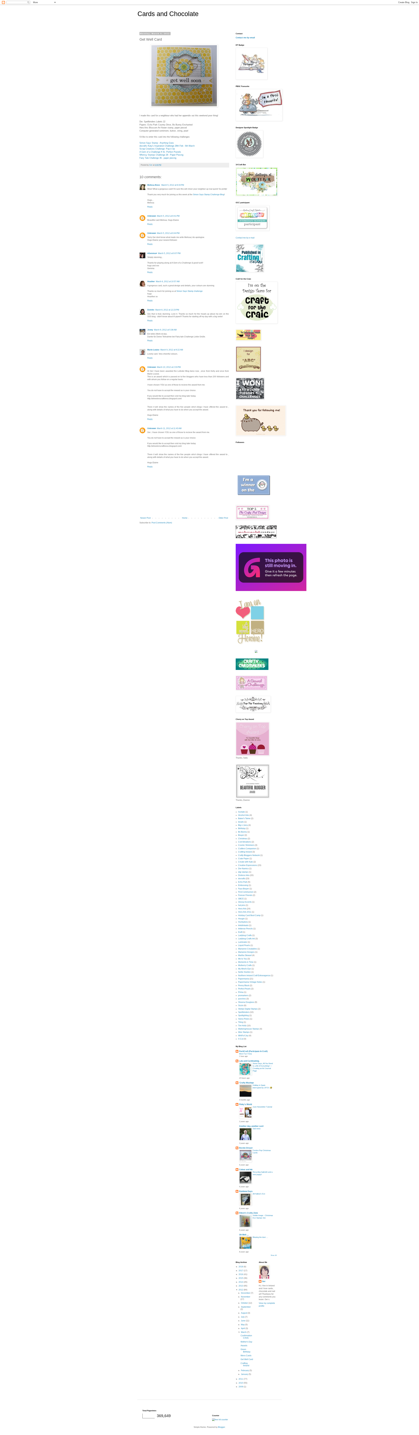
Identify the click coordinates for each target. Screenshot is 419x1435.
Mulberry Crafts (245, 965)
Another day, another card (251, 1126)
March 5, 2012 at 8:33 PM (172, 185)
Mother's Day (246, 1342)
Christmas (242, 838)
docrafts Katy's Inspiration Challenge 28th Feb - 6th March (167, 146)
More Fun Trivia (245, 1054)
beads (241, 822)
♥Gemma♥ (152, 253)
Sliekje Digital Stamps (248, 1009)
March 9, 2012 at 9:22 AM (171, 350)
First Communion (245, 892)
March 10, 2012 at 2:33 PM (169, 367)
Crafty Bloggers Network (249, 855)
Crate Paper (243, 858)
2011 (241, 1379)
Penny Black (243, 985)
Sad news (257, 1129)
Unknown (151, 216)
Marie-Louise (153, 350)
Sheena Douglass (246, 1002)
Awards (244, 1345)
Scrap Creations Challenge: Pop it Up (157, 149)
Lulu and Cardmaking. (249, 1061)
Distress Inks (243, 875)
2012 (241, 1290)
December (246, 1293)
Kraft (240, 932)
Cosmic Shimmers (246, 845)
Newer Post (145, 518)
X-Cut (240, 1039)
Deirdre (150, 310)
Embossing (243, 885)
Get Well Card (247, 1359)
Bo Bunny (242, 832)
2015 (241, 1278)
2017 (241, 1270)
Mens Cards (246, 1355)
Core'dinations (244, 842)
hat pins (241, 905)
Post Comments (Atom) (162, 523)
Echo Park (242, 882)
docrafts (241, 878)
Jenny (150, 330)
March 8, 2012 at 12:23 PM (167, 310)
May (243, 1324)
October (244, 1303)
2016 (241, 1274)
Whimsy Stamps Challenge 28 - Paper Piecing (161, 155)
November (245, 1297)
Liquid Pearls (244, 945)
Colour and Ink (246, 1169)
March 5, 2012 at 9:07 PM (169, 253)
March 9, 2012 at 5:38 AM (165, 330)
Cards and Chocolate (168, 13)
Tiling (240, 1022)
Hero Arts (242, 909)
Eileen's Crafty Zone (248, 1213)
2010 (241, 1383)
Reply (150, 207)
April (243, 1328)
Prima (240, 992)
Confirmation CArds (246, 1336)
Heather (151, 281)
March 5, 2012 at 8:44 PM (168, 233)
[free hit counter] (220, 1419)
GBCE (241, 899)
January (245, 1374)
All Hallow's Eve (259, 1194)
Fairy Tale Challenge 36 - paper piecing (157, 158)
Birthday (242, 828)
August (244, 1313)
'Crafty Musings (246, 1083)
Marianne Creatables (247, 949)
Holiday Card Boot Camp (249, 915)
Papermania (243, 979)
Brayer (241, 835)
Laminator (242, 942)
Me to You (242, 959)
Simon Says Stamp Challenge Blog (208, 194)
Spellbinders (243, 1012)
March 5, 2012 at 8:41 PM (168, 216)
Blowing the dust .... (260, 1237)
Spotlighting (243, 1015)
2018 (241, 1267)
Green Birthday (245, 1350)
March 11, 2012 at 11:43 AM (169, 428)
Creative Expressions (247, 865)
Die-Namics (243, 868)
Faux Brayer (243, 889)
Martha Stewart (245, 955)
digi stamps (243, 872)
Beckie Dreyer (246, 1148)
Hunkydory (243, 922)
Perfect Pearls (244, 989)
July (243, 1317)
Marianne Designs (246, 952)
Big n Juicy (243, 825)
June (243, 1321)
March (244, 1332)
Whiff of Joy (243, 1035)
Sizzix (240, 1005)
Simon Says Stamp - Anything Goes (156, 143)
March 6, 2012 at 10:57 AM (168, 281)
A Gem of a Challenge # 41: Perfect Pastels (160, 152)
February (245, 1370)
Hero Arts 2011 (244, 912)
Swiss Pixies (243, 1019)
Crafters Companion (247, 848)
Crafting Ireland (245, 852)
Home (184, 518)
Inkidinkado (243, 925)
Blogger (221, 1427)
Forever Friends (245, 895)
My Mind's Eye (244, 969)
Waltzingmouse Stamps (248, 1029)
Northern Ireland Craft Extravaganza (254, 975)
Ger (263, 1281)
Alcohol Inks (243, 815)
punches (242, 999)
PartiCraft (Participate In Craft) (253, 1051)
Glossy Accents (245, 902)
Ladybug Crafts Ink (246, 939)
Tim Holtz (242, 1025)
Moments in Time (245, 962)
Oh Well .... (244, 1235)
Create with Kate (245, 862)
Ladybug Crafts (245, 935)
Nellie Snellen (244, 972)
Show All (274, 1255)
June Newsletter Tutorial (262, 1107)
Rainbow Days (246, 1191)
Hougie (241, 919)
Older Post (223, 518)
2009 (241, 1387)
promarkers (243, 995)
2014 (241, 1282)
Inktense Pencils (245, 929)
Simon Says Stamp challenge (189, 291)
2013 (241, 1286)
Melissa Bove (153, 185)
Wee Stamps (243, 1032)
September (246, 1307)
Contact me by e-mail (245, 238)
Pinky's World (245, 1104)
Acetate (241, 812)
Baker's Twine (244, 818)
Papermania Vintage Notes (250, 982)
